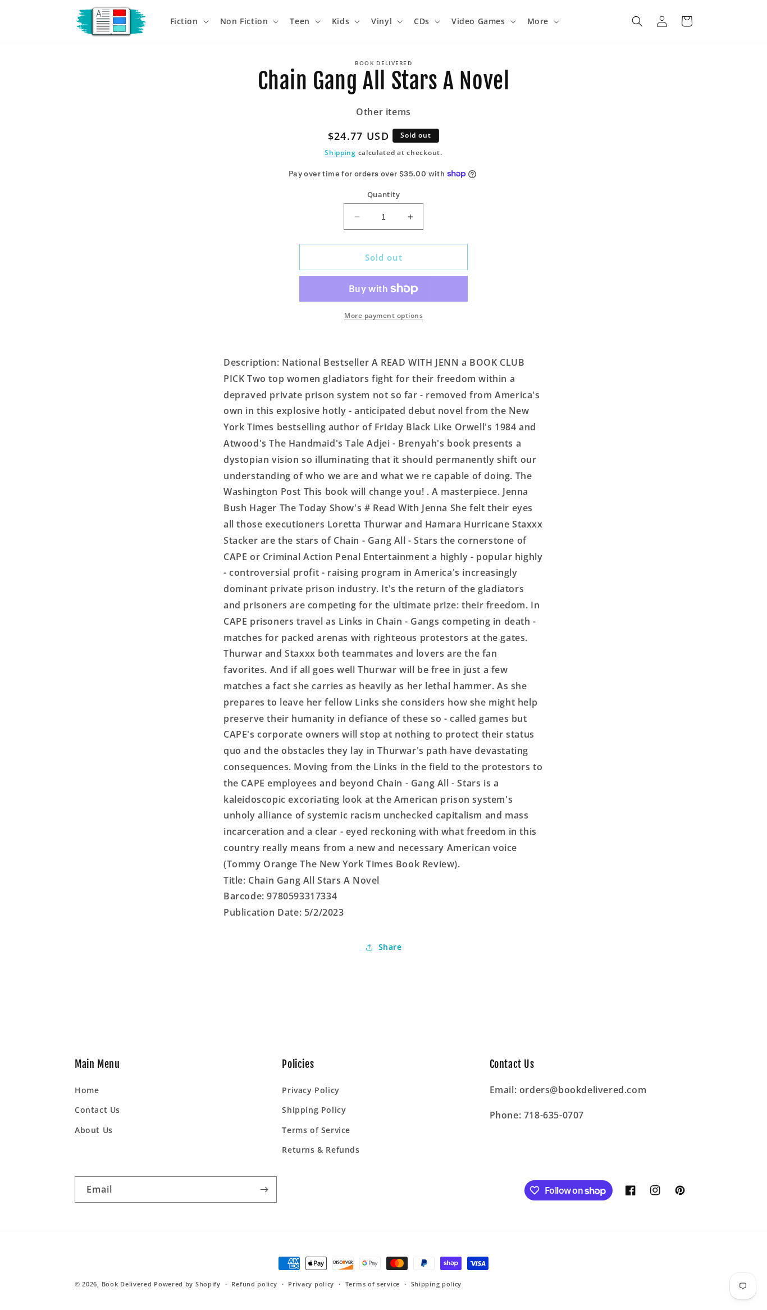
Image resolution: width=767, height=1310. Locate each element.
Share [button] (390, 946)
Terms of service (372, 1284)
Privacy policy (311, 1284)
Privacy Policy (310, 1090)
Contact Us (97, 1109)
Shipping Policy (314, 1109)
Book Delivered (127, 1284)
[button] (188, 21)
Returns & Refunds (320, 1149)
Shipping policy (436, 1284)
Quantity (383, 194)
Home (87, 1090)
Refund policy (254, 1284)
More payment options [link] (383, 315)
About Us (94, 1130)
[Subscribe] (264, 1189)
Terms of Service (316, 1130)
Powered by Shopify (187, 1284)
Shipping (340, 152)
